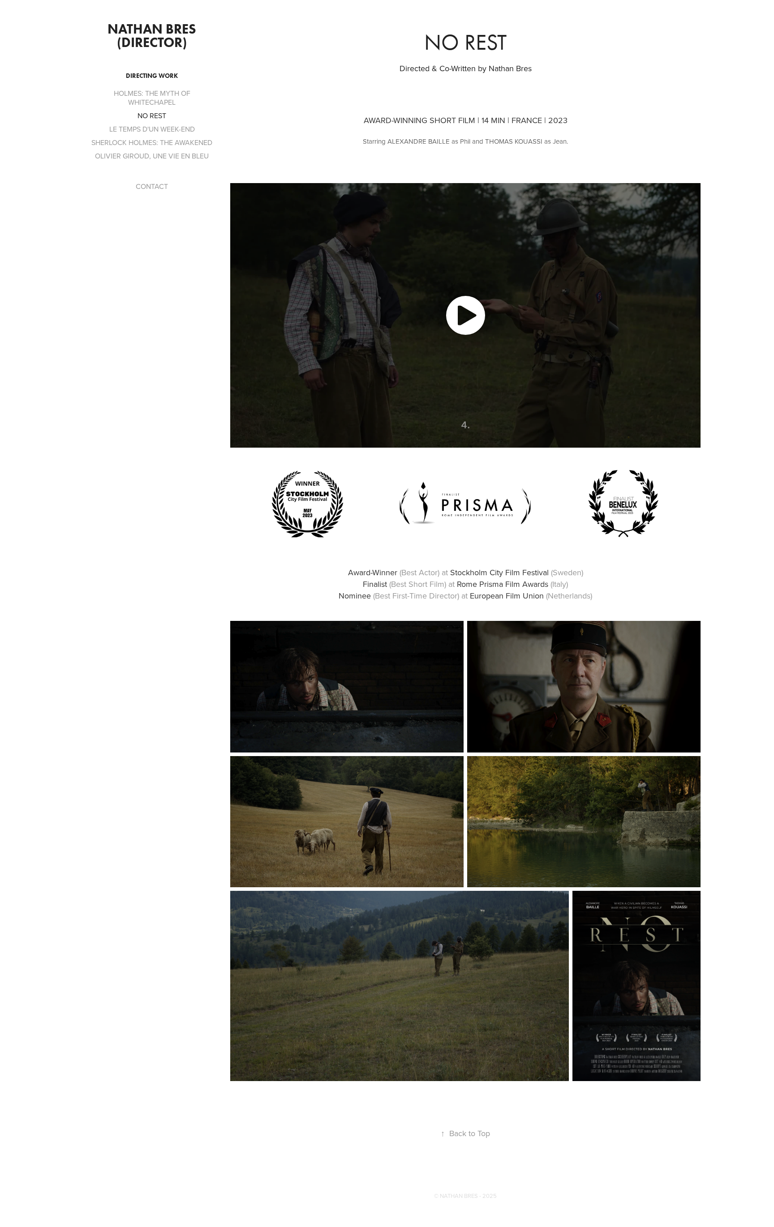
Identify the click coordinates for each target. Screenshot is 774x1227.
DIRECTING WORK (152, 76)
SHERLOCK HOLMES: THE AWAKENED (151, 142)
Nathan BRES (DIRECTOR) (153, 36)
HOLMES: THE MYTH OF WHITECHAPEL (152, 97)
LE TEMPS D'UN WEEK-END (152, 129)
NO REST (152, 115)
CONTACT (152, 186)
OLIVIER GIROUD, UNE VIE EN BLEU (152, 156)
